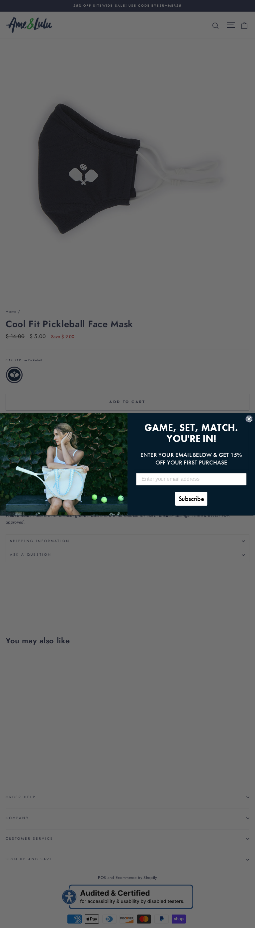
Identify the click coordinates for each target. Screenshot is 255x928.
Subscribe (191, 498)
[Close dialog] (249, 418)
